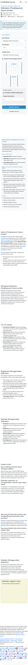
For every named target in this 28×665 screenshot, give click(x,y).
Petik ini (4, 16)
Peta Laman (14, 640)
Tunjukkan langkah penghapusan (14, 92)
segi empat (8, 297)
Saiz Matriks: (5, 44)
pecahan (3, 522)
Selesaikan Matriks (14, 107)
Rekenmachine (20, 656)
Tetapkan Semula (14, 111)
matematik (3, 238)
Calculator (5, 650)
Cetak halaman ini (6, 15)
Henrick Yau (11, 13)
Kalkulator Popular (5, 640)
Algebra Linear (17, 6)
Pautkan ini (12, 16)
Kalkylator (18, 654)
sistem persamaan (5, 240)
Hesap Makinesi (13, 653)
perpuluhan (22, 520)
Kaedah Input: (6, 52)
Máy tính (5, 656)
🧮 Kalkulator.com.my (7, 2)
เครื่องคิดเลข (10, 658)
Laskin (25, 654)
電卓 (4, 659)
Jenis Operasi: (6, 38)
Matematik (10, 6)
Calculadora (12, 648)
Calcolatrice (3, 648)
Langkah (3, 252)
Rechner (12, 656)
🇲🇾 (21, 2)
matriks (3, 241)
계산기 (9, 659)
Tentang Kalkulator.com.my (7, 639)
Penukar (20, 640)
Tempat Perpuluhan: (8, 96)
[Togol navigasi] (26, 2)
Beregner (18, 646)
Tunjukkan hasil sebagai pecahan (13, 58)
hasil (7, 391)
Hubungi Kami (18, 639)
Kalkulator (22, 653)
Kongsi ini (21, 16)
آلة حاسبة (2, 658)
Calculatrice (3, 653)
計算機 (17, 658)
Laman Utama (4, 6)
